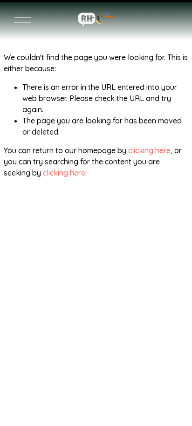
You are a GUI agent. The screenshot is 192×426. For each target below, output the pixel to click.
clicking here (149, 150)
